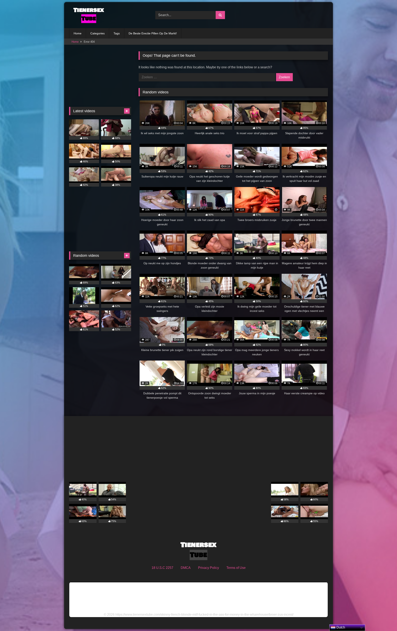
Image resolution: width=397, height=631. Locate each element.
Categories (97, 33)
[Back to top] (384, 619)
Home (77, 33)
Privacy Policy (208, 567)
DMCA (186, 567)
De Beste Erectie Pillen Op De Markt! (153, 33)
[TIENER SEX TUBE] (87, 15)
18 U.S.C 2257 (162, 567)
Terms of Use (236, 567)
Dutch (340, 627)
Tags (117, 33)
